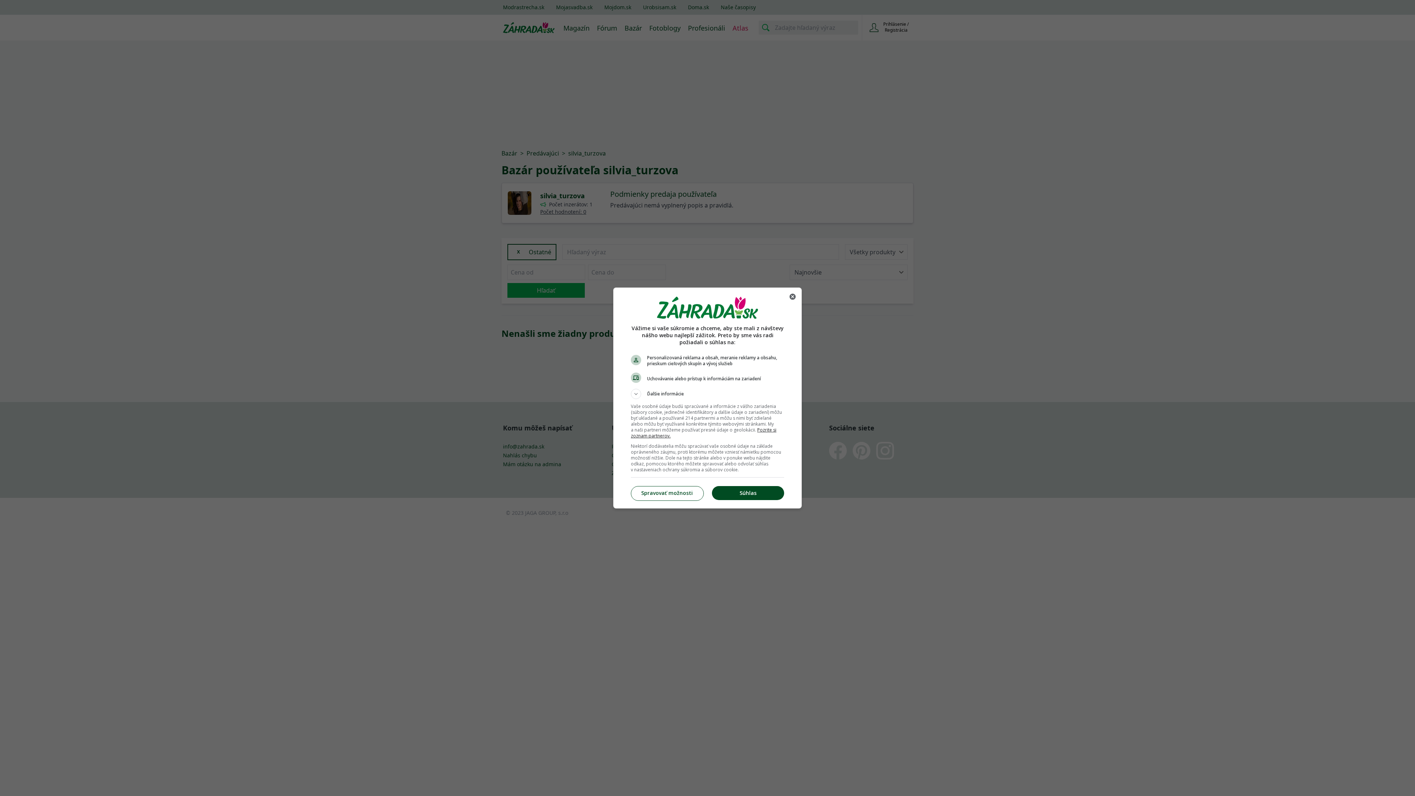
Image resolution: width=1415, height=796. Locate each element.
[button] (707, 394)
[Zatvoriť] (792, 296)
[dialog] (707, 398)
